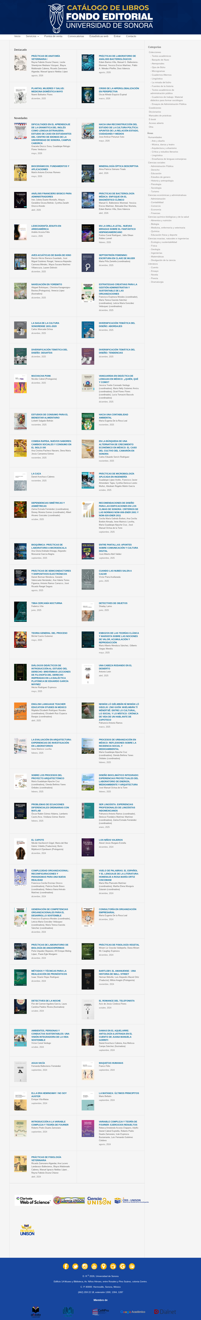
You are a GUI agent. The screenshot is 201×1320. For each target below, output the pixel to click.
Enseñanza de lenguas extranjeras (168, 159)
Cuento (154, 267)
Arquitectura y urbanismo (164, 148)
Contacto (131, 36)
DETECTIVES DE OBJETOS (113, 603)
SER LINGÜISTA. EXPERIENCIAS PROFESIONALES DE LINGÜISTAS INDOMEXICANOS (117, 807)
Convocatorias (76, 36)
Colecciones (155, 52)
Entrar (117, 36)
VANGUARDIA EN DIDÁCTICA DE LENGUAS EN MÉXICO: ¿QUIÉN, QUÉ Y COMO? (118, 379)
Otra (151, 127)
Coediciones (155, 108)
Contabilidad (156, 202)
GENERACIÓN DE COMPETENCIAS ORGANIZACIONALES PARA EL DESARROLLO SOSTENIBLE (49, 912)
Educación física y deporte (163, 235)
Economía (155, 209)
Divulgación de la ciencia (163, 260)
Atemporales (157, 63)
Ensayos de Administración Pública (168, 104)
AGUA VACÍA (38, 1063)
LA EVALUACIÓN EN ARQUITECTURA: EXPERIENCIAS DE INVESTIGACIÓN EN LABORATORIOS (51, 742)
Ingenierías (156, 253)
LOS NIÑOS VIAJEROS (111, 840)
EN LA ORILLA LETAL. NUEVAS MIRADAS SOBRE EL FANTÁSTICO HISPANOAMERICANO (117, 229)
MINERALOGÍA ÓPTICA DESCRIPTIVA (118, 166)
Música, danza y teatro (162, 144)
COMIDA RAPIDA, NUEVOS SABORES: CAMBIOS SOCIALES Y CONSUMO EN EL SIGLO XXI (51, 444)
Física (153, 246)
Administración (158, 199)
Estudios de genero (160, 177)
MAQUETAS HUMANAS (111, 1063)
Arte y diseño (158, 141)
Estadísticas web (99, 36)
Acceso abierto (156, 123)
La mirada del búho (161, 82)
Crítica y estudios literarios (164, 152)
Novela (154, 275)
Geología (155, 249)
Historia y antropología (162, 181)
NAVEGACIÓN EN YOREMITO (46, 284)
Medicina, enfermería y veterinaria (167, 228)
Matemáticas (157, 256)
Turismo (154, 191)
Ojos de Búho (158, 67)
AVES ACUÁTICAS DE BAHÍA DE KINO (51, 255)
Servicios (31, 36)
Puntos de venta (53, 36)
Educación (155, 173)
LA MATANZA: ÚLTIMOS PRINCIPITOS (119, 1093)
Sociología (155, 188)
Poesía (154, 278)
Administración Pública (161, 166)
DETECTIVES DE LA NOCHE (46, 1000)
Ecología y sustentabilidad (163, 242)
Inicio (17, 36)
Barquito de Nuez (160, 60)
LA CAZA (36, 473)
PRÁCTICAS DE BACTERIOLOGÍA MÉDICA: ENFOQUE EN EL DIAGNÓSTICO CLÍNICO (116, 196)
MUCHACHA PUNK (41, 376)
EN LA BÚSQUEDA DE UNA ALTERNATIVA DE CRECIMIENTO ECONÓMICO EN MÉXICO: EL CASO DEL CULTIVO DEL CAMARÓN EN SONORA (118, 447)
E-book (152, 119)
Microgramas (158, 71)
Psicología (155, 184)
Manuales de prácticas (160, 115)
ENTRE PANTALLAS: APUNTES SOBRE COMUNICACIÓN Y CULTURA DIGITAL (118, 547)
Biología (154, 224)
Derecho (155, 170)
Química (154, 231)
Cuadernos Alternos (161, 75)
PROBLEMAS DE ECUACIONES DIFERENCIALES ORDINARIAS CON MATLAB (50, 807)
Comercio (155, 206)
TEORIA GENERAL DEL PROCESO (49, 633)
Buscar (194, 37)
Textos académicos (161, 56)
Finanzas (155, 213)
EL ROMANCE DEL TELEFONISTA (117, 1000)
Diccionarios (155, 112)
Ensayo (154, 271)
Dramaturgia (156, 282)
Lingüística (157, 78)
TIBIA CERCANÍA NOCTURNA (46, 603)
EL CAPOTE (37, 840)
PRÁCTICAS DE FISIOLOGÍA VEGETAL (119, 945)
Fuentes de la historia (162, 86)
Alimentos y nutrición (160, 220)
